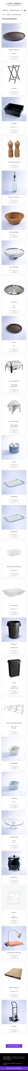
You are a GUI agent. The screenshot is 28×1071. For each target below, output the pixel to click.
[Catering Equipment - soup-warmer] (14, 851)
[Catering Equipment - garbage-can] (14, 618)
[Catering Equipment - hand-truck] (14, 1000)
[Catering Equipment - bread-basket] (14, 206)
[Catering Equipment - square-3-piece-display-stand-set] (14, 697)
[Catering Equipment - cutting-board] (14, 927)
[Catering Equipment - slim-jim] (14, 657)
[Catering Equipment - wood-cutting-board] (14, 962)
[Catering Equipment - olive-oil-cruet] (14, 171)
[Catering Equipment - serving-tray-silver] (14, 276)
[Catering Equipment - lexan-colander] (14, 579)
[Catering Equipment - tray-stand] (14, 63)
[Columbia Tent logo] (14, 3)
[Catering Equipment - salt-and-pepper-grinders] (14, 136)
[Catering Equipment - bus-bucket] (14, 98)
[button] (22, 10)
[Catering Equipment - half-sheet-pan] (14, 506)
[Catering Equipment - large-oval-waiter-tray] (14, 24)
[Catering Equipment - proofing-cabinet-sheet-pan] (14, 471)
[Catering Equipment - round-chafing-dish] (14, 396)
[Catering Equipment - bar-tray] (14, 317)
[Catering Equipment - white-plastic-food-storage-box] (14, 541)
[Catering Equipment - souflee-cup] (14, 772)
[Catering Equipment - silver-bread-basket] (14, 241)
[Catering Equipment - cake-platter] (14, 811)
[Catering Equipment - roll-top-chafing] (14, 355)
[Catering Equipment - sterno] (14, 436)
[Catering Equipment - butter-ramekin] (14, 737)
